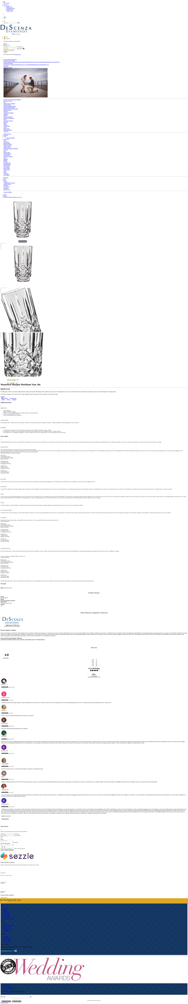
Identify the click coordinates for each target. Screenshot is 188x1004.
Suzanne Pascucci (5, 697)
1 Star (93, 665)
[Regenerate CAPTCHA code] (4, 847)
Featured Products (8, 130)
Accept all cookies (17, 1001)
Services (5, 910)
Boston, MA (6, 936)
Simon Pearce (7, 168)
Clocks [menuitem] (5, 127)
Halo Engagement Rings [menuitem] (9, 107)
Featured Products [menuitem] (8, 930)
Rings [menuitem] (5, 123)
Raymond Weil (7, 163)
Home (5, 194)
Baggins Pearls (7, 143)
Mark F (3, 776)
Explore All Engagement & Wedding (12, 99)
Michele (5, 160)
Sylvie (5, 171)
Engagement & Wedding (10, 59)
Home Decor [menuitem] (7, 128)
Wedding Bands (45, 62)
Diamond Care (45, 64)
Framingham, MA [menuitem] (10, 8)
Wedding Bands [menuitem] (7, 105)
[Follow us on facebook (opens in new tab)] (95, 13)
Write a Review (5, 819)
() (96, 659)
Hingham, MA (7, 939)
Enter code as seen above (19, 848)
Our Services (7, 186)
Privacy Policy (7, 916)
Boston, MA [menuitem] (9, 7)
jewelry (5, 196)
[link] (95, 4)
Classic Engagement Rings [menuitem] (10, 106)
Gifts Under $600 (10, 138)
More (5, 180)
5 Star (93, 659)
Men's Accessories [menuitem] (8, 116)
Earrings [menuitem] (5, 115)
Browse (5, 43)
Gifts (5, 136)
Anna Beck (6, 142)
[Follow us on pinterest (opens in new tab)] (95, 15)
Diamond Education (8, 63)
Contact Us (6, 917)
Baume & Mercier (8, 144)
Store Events (6, 913)
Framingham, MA (8, 938)
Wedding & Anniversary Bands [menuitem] (11, 109)
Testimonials (6, 912)
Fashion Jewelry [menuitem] (7, 926)
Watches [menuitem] (5, 927)
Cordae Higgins (5, 763)
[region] (23, 221)
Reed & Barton (7, 164)
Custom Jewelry (7, 184)
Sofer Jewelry (7, 169)
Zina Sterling (7, 175)
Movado (5, 161)
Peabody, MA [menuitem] (9, 11)
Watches (5, 124)
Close (2, 850)
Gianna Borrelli (5, 789)
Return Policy (7, 189)
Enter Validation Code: (5, 843)
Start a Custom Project (54, 62)
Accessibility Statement (9, 989)
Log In (5, 51)
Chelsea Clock (7, 147)
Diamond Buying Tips (37, 64)
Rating (2, 839)
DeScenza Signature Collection (11, 148)
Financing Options (8, 67)
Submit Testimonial (9, 850)
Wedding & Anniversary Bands (34, 62)
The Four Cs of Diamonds (25, 64)
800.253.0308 (7, 941)
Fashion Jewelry (8, 101)
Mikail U (3, 684)
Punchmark (9, 994)
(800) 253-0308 (10, 380)
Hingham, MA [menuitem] (9, 9)
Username (19, 46)
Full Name (16, 834)
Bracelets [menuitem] (6, 111)
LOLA (5, 157)
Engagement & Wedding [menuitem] (9, 925)
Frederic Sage (7, 152)
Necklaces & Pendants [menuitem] (9, 118)
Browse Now (4, 901)
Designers (6, 139)
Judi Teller (3, 710)
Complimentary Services (9, 183)
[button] (95, 5)
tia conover (3, 736)
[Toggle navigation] (1, 57)
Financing (6, 66)
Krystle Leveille (5, 804)
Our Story (6, 188)
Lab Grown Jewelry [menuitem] (8, 120)
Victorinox (6, 173)
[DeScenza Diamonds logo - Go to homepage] (16, 33)
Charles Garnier (7, 146)
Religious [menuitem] (6, 122)
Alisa (5, 140)
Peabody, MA (7, 940)
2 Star (93, 664)
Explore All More (8, 192)
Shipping (3, 399)
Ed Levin (6, 149)
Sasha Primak (7, 165)
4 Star (93, 661)
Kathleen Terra (4, 750)
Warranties (14, 399)
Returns (8, 399)
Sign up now (18, 54)
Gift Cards (6, 131)
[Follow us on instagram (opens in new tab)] (95, 14)
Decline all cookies (6, 1001)
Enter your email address (6, 949)
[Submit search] (18, 23)
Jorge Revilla (7, 155)
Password (19, 48)
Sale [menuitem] (5, 923)
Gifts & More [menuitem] (7, 929)
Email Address (17, 835)
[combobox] (10, 23)
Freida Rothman (7, 153)
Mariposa (6, 159)
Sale (5, 102)
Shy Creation (7, 167)
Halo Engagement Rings (21, 62)
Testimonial (15, 842)
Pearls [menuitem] (5, 119)
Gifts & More (7, 126)
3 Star (93, 662)
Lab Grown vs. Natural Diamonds (11, 64)
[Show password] (23, 49)
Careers (5, 181)
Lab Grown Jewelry (8, 156)
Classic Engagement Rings (10, 62)
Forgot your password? (9, 50)
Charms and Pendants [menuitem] (9, 112)
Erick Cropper (4, 723)
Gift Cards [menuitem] (6, 931)
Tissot (5, 172)
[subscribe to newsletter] (16, 951)
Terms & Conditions (8, 987)
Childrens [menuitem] (6, 114)
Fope (5, 151)
